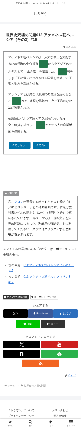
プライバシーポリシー (21, 415)
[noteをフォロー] (21, 354)
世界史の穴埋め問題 (17, 297)
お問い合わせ (60, 410)
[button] (53, 324)
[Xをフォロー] (21, 344)
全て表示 (41, 145)
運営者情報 (60, 415)
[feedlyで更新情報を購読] (59, 354)
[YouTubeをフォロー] (59, 344)
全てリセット (20, 145)
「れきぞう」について (21, 410)
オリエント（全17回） (45, 297)
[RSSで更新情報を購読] (40, 363)
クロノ (18, 201)
